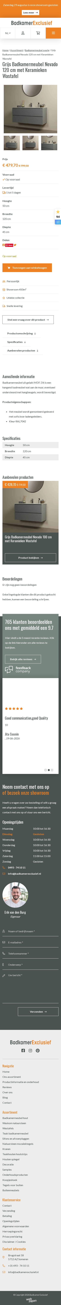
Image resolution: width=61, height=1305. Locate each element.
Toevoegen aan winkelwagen (29, 267)
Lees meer (28, 12)
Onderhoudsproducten (15, 1174)
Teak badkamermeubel (15, 1133)
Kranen (6, 1148)
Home (5, 50)
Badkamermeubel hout (15, 1117)
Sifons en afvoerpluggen (15, 1138)
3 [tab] (52, 770)
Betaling (7, 1215)
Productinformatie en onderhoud (20, 1081)
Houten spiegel (10, 1159)
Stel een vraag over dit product (26, 319)
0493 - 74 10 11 (16, 867)
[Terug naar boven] (54, 1299)
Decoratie (8, 1164)
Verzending (8, 1210)
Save (10, 245)
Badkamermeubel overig (37, 50)
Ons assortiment (11, 1076)
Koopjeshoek (9, 1179)
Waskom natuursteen (14, 1123)
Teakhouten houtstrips (14, 1154)
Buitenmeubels (10, 1190)
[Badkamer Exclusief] (31, 22)
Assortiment (16, 50)
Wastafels (8, 1128)
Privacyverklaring (12, 1236)
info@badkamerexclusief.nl (24, 873)
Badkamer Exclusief (39, 1295)
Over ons (7, 1092)
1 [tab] (46, 770)
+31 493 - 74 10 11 (18, 1265)
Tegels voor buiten (12, 1185)
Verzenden (36, 1011)
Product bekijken (28, 557)
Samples (7, 1169)
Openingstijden (11, 1221)
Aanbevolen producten (21, 350)
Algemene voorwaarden (15, 1226)
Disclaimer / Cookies (14, 1241)
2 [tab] (49, 770)
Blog (5, 1097)
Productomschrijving (20, 333)
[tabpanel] (30, 726)
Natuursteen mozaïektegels (17, 1143)
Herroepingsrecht (12, 1231)
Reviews (7, 1087)
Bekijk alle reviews (21, 659)
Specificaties (15, 341)
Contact (7, 1102)
